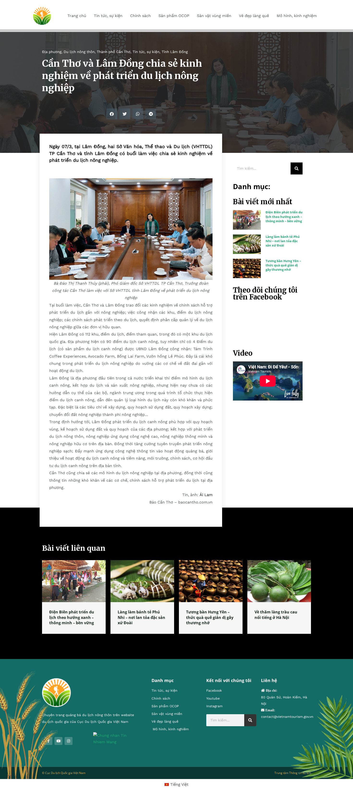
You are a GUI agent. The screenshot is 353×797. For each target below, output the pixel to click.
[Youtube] (58, 741)
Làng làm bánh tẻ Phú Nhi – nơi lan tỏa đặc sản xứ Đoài (283, 240)
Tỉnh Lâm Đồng (175, 52)
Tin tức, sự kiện (146, 52)
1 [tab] (176, 639)
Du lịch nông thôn (79, 52)
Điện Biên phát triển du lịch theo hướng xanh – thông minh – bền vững (284, 216)
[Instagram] (69, 741)
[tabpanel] (74, 597)
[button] (111, 113)
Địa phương (51, 52)
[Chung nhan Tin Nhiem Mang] (115, 738)
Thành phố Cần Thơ (113, 52)
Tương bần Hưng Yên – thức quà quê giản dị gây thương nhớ (283, 265)
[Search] (297, 168)
